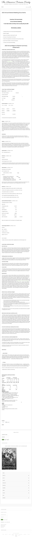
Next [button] (15, 458)
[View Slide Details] (9, 459)
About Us (6, 534)
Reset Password (3, 526)
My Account (2, 527)
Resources (20, 534)
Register (8, 439)
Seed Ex (13, 534)
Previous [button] (3, 458)
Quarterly (25, 534)
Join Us (10, 534)
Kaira (18, 533)
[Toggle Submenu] (28, 475)
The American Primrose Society (16, 2)
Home (3, 534)
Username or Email (4, 434)
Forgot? (5, 439)
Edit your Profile (3, 525)
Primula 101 (16, 534)
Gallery (29, 534)
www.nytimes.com (9, 61)
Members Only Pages (3, 524)
